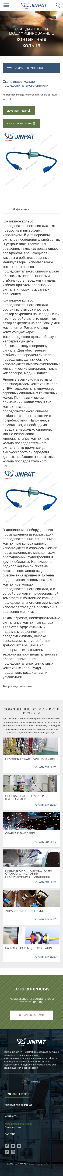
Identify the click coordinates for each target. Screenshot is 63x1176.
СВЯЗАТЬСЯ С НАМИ (20, 123)
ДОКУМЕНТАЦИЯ (17, 110)
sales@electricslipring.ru (18, 1123)
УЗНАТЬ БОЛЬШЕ (44, 767)
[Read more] (10, 6)
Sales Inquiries (13, 1127)
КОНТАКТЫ (11, 1116)
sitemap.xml (51, 1164)
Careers (10, 1134)
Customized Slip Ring (18, 1105)
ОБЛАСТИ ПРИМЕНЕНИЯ (29, 67)
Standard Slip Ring (17, 1094)
